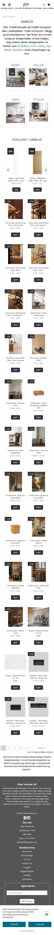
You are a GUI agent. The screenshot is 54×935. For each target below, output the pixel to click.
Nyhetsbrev (27, 879)
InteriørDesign (27, 855)
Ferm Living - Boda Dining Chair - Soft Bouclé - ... (15, 314)
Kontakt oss (27, 863)
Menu (45, 796)
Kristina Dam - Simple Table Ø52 (15, 586)
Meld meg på (27, 901)
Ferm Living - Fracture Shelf (38, 359)
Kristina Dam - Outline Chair (15, 631)
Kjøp (16, 189)
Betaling (27, 875)
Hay (48, 46)
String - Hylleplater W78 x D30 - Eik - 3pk (38, 179)
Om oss (27, 859)
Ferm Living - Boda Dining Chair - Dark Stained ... (38, 224)
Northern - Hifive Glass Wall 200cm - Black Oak (38, 721)
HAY (33, 799)
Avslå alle (14, 924)
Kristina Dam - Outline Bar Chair (38, 586)
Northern (18, 49)
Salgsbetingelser (27, 871)
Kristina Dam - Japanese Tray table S (15, 541)
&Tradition (23, 46)
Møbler (12, 16)
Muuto (7, 49)
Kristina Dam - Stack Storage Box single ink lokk (38, 405)
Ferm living (25, 799)
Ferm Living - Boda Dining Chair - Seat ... (38, 269)
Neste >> (42, 748)
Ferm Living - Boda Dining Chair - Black (15, 269)
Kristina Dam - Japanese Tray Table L (38, 496)
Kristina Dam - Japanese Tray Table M (15, 496)
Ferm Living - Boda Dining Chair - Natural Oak (15, 224)
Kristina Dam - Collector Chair (15, 404)
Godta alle (40, 924)
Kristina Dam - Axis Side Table (38, 451)
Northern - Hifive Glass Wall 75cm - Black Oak (38, 676)
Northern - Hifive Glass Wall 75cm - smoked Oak (15, 721)
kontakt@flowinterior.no (27, 842)
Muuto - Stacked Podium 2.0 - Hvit (15, 676)
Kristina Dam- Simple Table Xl (38, 541)
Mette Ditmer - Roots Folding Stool (39, 314)
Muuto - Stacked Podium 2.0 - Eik (38, 631)
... (32, 748)
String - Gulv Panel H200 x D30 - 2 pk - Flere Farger (16, 181)
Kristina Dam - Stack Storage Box (15, 451)
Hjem (5, 16)
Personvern (27, 851)
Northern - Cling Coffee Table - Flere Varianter (15, 359)
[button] (8, 170)
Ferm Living (37, 46)
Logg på (27, 867)
